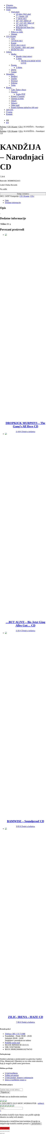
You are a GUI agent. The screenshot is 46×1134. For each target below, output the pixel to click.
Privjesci (14, 81)
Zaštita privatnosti (12, 1075)
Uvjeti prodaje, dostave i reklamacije (19, 1078)
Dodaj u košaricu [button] (28, 432)
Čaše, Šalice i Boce (18, 90)
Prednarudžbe (11, 7)
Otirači (13, 101)
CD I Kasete (11, 36)
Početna (3, 127)
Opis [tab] (7, 200)
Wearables (10, 74)
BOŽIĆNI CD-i (17, 50)
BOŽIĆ (19, 30)
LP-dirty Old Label (23, 14)
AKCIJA (9, 110)
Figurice (14, 92)
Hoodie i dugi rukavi (24, 56)
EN (7, 123)
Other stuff (15, 105)
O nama (9, 112)
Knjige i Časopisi (17, 96)
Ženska (14, 65)
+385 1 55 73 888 (15, 1034)
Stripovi (14, 103)
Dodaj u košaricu (23, 194)
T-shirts (19, 59)
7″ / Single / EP (22, 16)
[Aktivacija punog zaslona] (3, 1131)
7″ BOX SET (21, 19)
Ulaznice (9, 5)
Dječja (13, 70)
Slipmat (14, 34)
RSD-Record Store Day (25, 27)
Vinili (8, 10)
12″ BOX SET (22, 25)
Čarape (14, 72)
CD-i (13, 39)
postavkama (36, 1124)
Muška (13, 54)
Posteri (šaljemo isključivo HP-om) (24, 107)
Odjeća (9, 52)
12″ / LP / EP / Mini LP (25, 23)
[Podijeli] (6, 1131)
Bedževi (14, 76)
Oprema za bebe (17, 99)
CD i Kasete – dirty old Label (22, 47)
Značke (14, 79)
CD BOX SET (17, 41)
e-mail (12, 1043)
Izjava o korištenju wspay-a (15, 1080)
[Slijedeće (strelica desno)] (3, 1133)
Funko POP (20, 94)
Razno (8, 87)
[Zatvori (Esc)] (8, 1131)
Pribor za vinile (17, 32)
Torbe (13, 85)
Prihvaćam (5, 1128)
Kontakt (9, 114)
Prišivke (14, 83)
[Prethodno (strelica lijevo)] (1, 1133)
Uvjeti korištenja (11, 1073)
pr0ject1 (41, 1103)
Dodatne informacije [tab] (13, 203)
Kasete (13, 43)
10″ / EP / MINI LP (23, 21)
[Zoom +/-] (1, 1131)
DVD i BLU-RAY (18, 45)
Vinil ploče (15, 12)
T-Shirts (19, 67)
